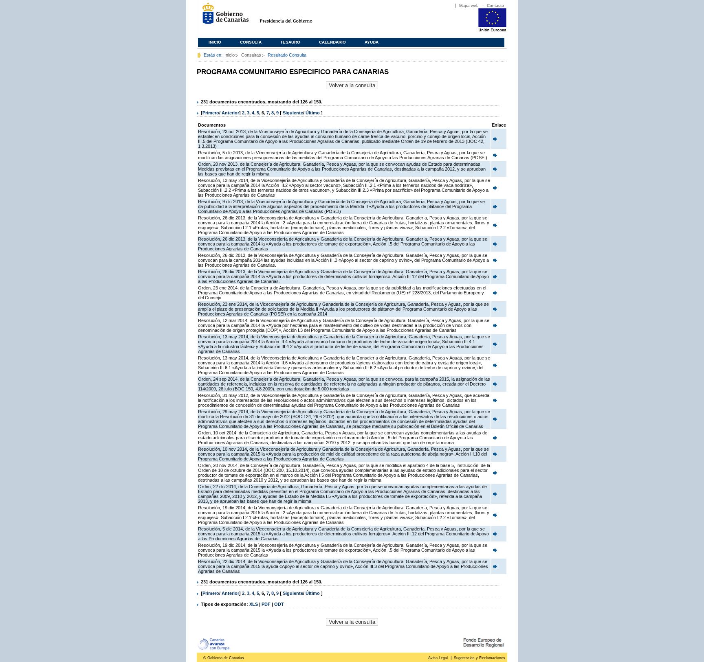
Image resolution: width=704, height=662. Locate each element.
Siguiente (293, 112)
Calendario (332, 42)
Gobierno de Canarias (223, 16)
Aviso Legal (438, 658)
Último (313, 112)
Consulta (251, 42)
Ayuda (371, 42)
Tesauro (290, 42)
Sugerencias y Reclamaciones (479, 658)
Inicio (215, 42)
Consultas (251, 55)
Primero (210, 112)
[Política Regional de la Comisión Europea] (492, 30)
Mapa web (469, 5)
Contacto (495, 5)
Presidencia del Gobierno (293, 16)
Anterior (230, 112)
